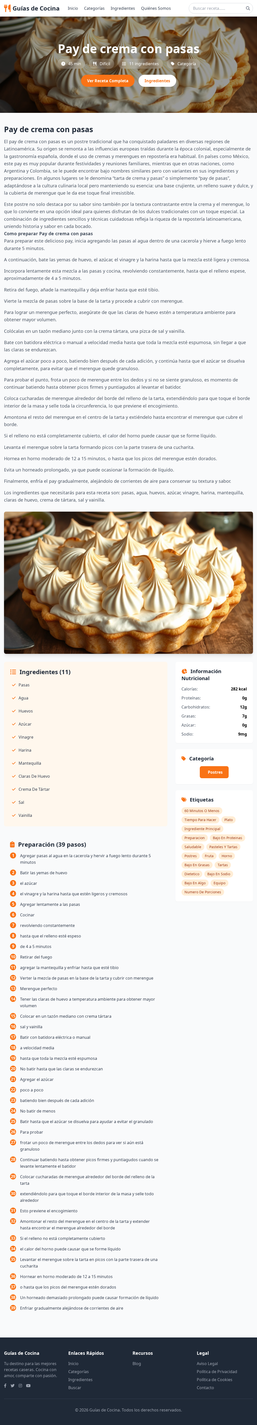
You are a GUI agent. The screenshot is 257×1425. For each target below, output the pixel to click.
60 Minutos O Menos (201, 810)
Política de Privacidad (217, 1371)
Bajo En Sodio (218, 874)
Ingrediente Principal (202, 828)
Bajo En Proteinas (227, 837)
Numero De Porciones (202, 892)
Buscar (74, 1387)
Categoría (186, 63)
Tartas (223, 864)
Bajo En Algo (195, 883)
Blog (137, 1363)
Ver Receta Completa (107, 81)
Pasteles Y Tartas (223, 846)
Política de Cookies (214, 1379)
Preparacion (194, 837)
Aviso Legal (207, 1363)
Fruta (209, 855)
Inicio (73, 8)
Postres (215, 772)
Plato (228, 819)
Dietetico (191, 874)
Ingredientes (123, 8)
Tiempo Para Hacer (200, 819)
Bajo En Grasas (197, 864)
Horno (227, 855)
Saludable (192, 846)
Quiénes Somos (156, 8)
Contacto (205, 1387)
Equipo (219, 883)
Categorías (94, 8)
